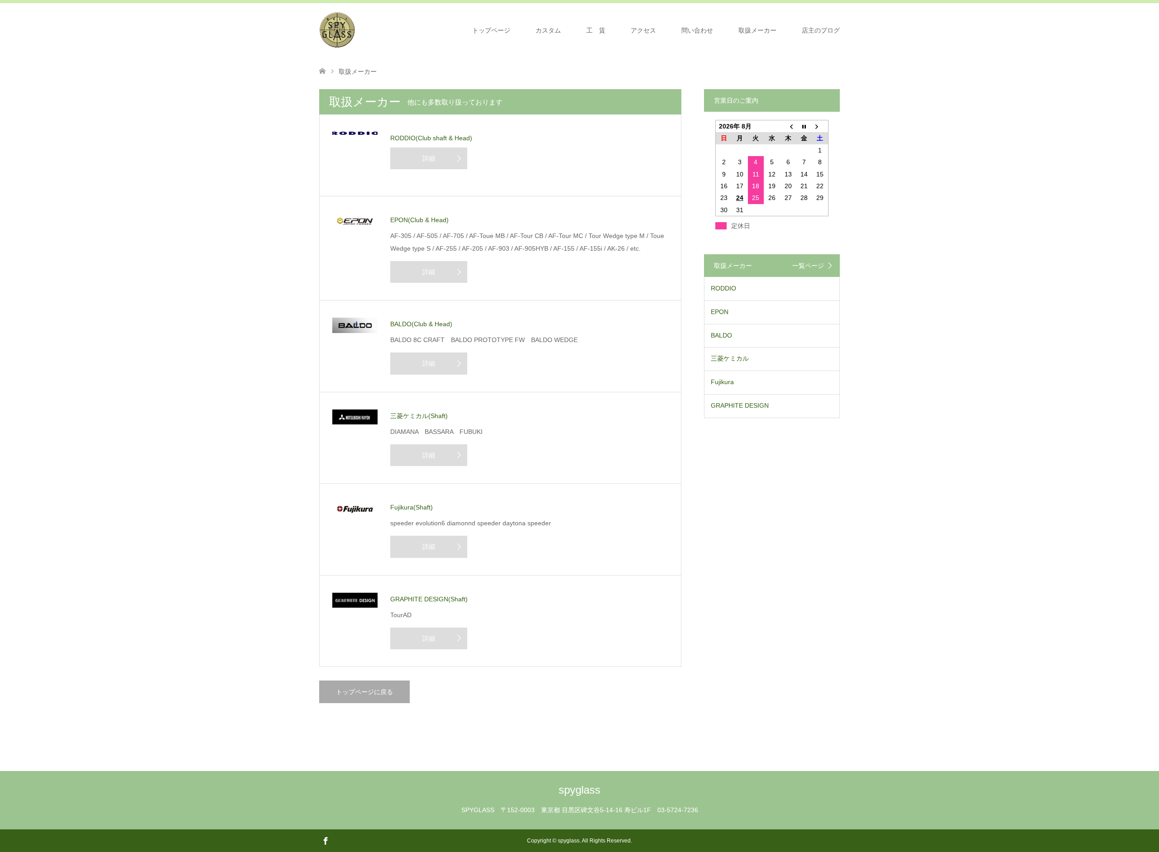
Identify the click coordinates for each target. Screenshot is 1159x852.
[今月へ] (804, 126)
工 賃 (595, 30)
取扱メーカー (757, 30)
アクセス (643, 30)
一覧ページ (808, 265)
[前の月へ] (788, 126)
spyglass (579, 790)
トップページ (491, 30)
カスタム (548, 30)
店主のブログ (821, 30)
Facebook (325, 840)
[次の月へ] (820, 126)
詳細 (428, 158)
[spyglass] (337, 30)
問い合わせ (697, 30)
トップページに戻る (364, 691)
